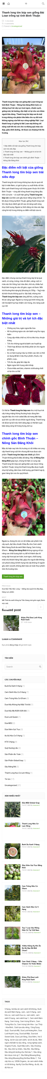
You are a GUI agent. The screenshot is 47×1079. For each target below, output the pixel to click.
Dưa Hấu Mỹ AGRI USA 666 (16, 711)
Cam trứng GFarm (27, 1021)
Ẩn (27, 141)
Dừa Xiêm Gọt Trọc (12, 729)
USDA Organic (20, 1061)
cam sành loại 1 (22, 1018)
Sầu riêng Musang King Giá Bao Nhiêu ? (21, 1058)
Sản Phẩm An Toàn (13, 754)
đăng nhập (14, 645)
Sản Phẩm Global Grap (14, 760)
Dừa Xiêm (32, 1037)
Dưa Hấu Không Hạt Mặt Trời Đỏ (17, 705)
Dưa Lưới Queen (11, 717)
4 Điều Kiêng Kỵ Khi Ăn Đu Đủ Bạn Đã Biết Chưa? (31, 948)
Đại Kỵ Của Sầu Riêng (24, 1064)
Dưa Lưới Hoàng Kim (29, 1030)
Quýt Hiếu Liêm (23, 1046)
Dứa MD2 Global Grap (31, 803)
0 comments (9, 24)
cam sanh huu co (18, 1015)
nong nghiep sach (34, 1043)
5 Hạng (7, 1009)
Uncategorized (16, 26)
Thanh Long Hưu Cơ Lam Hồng (17, 773)
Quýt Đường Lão (11, 748)
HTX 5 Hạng (9, 742)
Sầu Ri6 (27, 1049)
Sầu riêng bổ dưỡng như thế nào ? (18, 1052)
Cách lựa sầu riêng (21, 1027)
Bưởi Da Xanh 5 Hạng (13, 686)
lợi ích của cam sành (18, 1040)
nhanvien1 (36, 805)
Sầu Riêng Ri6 (10, 767)
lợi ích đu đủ (32, 1040)
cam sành (31, 1015)
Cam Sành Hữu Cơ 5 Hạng (15, 692)
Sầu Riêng (35, 1049)
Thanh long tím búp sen (13, 576)
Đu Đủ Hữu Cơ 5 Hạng (13, 736)
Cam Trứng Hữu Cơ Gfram (15, 698)
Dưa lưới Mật (24, 1034)
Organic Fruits (10, 1046)
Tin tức (7, 779)
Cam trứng (14, 1021)
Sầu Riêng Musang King (30, 1055)
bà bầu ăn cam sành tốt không (24, 1009)
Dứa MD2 (8, 723)
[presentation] (6, 607)
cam (23, 1012)
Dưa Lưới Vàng (21, 1037)
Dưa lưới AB (14, 1030)
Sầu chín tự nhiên (15, 1049)
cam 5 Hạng (31, 1012)
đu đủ (37, 1064)
